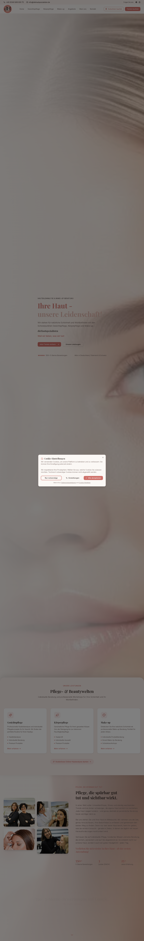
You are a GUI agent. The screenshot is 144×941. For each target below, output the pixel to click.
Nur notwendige (51, 478)
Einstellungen (74, 478)
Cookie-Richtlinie (84, 483)
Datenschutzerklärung (68, 483)
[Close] (103, 457)
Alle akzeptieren (94, 478)
